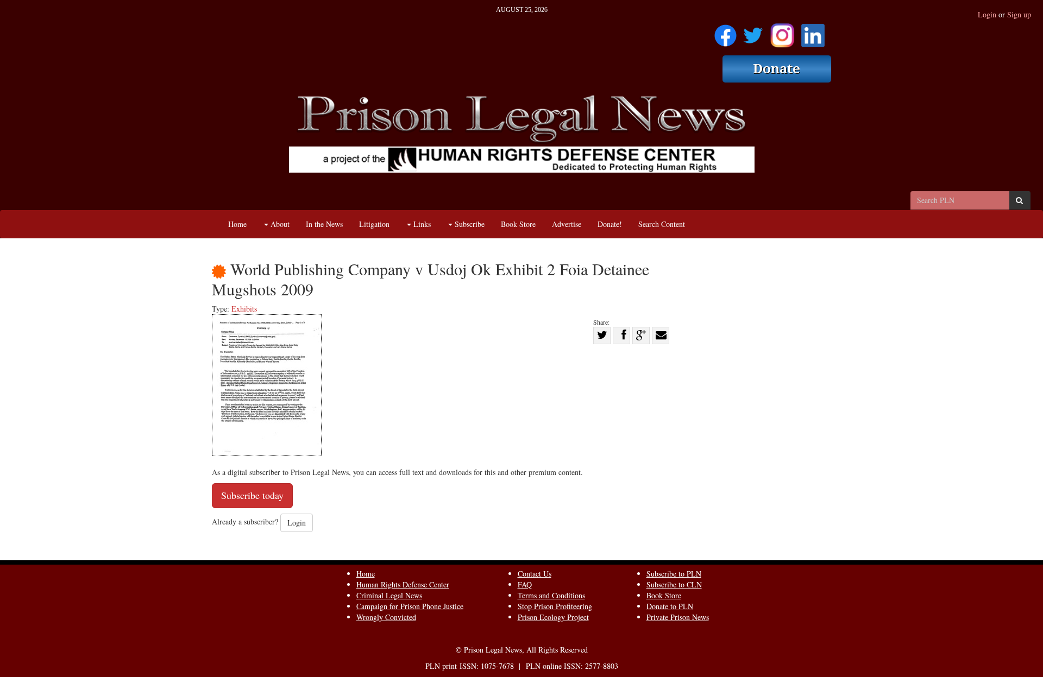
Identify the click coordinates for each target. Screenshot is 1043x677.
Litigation (374, 224)
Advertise (566, 224)
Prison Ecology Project (553, 617)
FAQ (525, 584)
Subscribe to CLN (674, 584)
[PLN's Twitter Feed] (753, 31)
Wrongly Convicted (386, 617)
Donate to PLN (669, 606)
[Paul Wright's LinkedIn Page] (813, 31)
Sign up (1019, 14)
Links (421, 224)
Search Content (661, 224)
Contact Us (534, 573)
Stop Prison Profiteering (555, 606)
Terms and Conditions (551, 595)
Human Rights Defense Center (402, 584)
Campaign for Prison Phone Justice (409, 606)
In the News (324, 224)
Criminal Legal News (389, 595)
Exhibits (244, 308)
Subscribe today (252, 495)
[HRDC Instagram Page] (782, 31)
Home (237, 224)
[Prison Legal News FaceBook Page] (725, 31)
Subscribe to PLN (673, 573)
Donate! (610, 224)
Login (987, 14)
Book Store (518, 224)
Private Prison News (677, 617)
